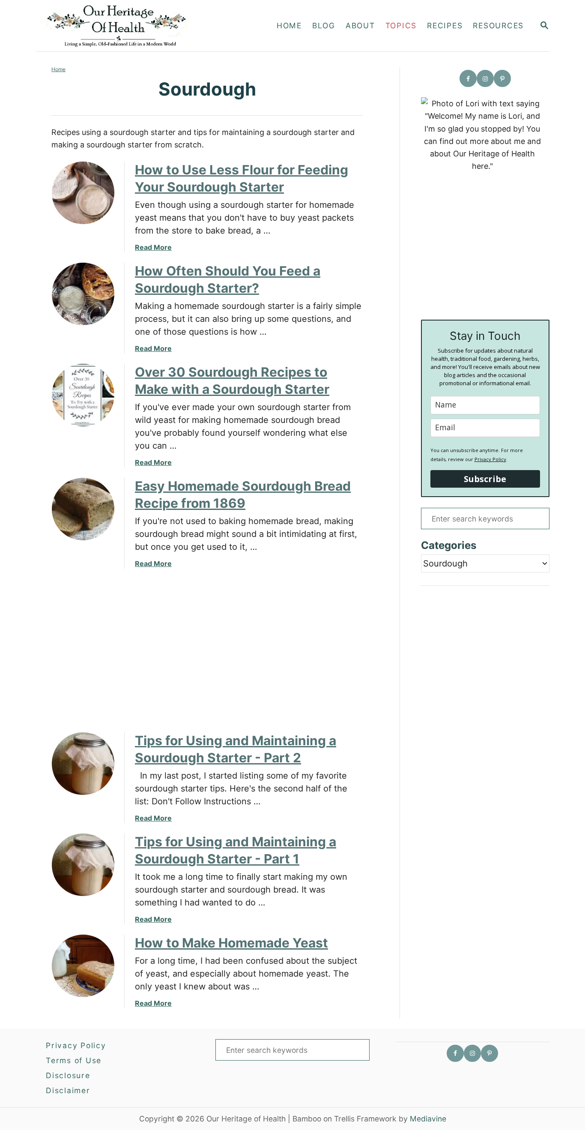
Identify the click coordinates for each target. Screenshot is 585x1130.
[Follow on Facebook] (468, 78)
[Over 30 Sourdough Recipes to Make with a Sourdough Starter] (83, 395)
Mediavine (428, 1118)
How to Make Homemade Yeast (231, 942)
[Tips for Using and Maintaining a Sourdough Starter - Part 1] (83, 864)
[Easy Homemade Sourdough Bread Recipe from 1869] (83, 509)
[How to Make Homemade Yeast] (83, 966)
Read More (153, 247)
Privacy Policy (490, 459)
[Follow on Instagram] (485, 78)
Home (58, 69)
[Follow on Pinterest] (502, 78)
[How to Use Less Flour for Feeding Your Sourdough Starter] (83, 193)
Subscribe (485, 479)
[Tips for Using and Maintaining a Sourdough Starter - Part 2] (83, 763)
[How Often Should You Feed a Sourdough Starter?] (83, 294)
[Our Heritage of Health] (127, 25)
